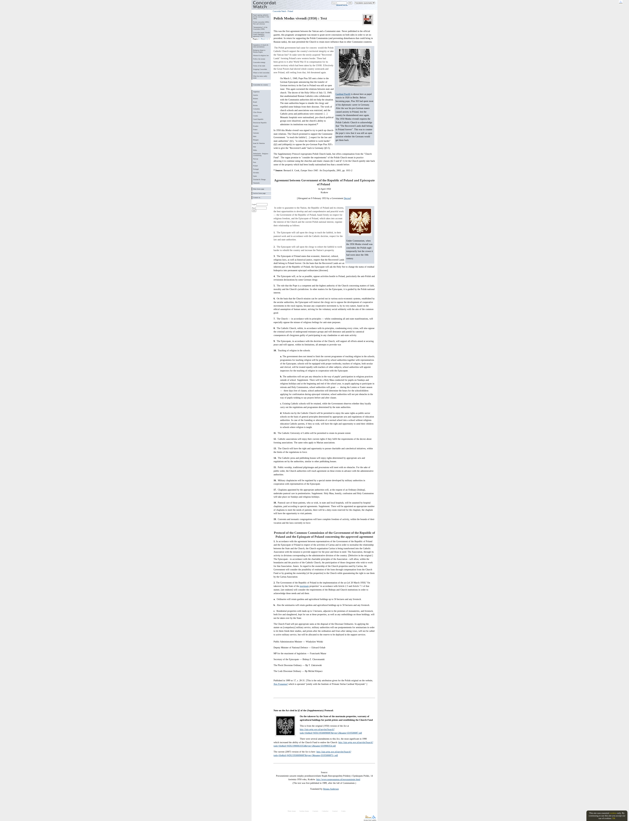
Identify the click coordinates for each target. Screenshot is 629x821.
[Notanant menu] (368, 818)
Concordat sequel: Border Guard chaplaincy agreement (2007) (261, 34)
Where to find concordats (261, 73)
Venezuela (256, 183)
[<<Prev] (261, 39)
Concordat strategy (259, 62)
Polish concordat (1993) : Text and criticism (261, 23)
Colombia (256, 109)
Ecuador (255, 126)
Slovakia (256, 173)
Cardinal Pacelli (343, 94)
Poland (255, 166)
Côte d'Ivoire (257, 112)
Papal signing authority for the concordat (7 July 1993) (261, 16)
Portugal (256, 169)
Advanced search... (342, 5)
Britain (255, 105)
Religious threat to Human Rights (259, 51)
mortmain (304, 586)
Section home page (259, 193)
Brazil (255, 102)
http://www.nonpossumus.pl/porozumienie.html (338, 779)
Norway (255, 159)
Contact (335, 811)
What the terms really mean (260, 77)
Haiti (254, 136)
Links (343, 811)
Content (315, 811)
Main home (292, 811)
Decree (347, 198)
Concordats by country (260, 85)
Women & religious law (261, 55)
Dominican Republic (260, 123)
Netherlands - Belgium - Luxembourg (261, 154)
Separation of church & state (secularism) (260, 46)
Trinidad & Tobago (259, 179)
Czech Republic (258, 119)
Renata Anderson (331, 789)
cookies (613, 813)
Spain (255, 176)
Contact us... (257, 197)
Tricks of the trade (259, 66)
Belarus (255, 98)
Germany (256, 133)
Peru (254, 162)
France (255, 129)
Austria (255, 95)
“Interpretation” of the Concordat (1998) (260, 28)
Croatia (255, 116)
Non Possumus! (281, 684)
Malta (255, 150)
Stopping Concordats (260, 69)
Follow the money (259, 59)
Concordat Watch (279, 11)
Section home (304, 811)
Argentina (256, 92)
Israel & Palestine (259, 143)
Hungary (256, 140)
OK (613, 818)
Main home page (258, 189)
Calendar (325, 811)
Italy (254, 147)
